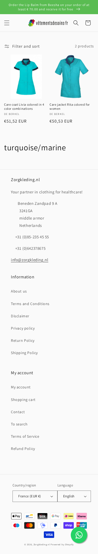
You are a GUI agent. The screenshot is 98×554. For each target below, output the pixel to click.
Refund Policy (23, 448)
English (69, 496)
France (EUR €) (29, 496)
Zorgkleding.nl (41, 544)
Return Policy (23, 340)
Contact (18, 411)
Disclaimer (20, 315)
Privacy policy (23, 328)
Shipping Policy (24, 352)
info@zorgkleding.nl (29, 259)
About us (19, 291)
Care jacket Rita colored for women (70, 106)
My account (21, 387)
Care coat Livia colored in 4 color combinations (24, 106)
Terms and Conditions (30, 303)
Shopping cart (23, 399)
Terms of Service (25, 436)
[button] (7, 23)
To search (19, 424)
